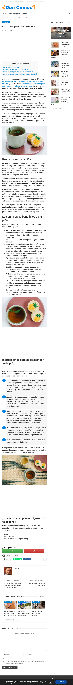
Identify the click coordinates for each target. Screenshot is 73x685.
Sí (12, 551)
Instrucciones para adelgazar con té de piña (18, 72)
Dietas (10, 14)
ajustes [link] (50, 683)
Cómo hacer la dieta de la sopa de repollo (61, 30)
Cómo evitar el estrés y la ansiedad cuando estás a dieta (60, 101)
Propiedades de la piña (11, 67)
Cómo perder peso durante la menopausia (65, 44)
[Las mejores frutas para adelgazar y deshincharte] (55, 74)
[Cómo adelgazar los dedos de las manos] (55, 64)
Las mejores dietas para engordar (64, 82)
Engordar (25, 14)
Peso (4, 14)
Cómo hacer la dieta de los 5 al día (65, 91)
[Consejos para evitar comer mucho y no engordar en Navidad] (55, 53)
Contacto (54, 678)
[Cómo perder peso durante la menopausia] (55, 45)
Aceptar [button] (61, 682)
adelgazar (9, 555)
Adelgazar (16, 14)
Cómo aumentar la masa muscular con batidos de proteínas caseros (12, 585)
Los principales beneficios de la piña (16, 69)
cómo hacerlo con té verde (22, 86)
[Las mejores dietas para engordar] (55, 83)
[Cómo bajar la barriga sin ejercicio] (38, 605)
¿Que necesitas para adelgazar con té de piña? (20, 74)
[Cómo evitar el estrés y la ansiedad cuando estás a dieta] (55, 100)
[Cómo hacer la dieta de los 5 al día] (55, 91)
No (33, 551)
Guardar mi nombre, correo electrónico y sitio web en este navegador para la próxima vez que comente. (24, 662)
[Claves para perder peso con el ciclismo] (24, 605)
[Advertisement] (24, 47)
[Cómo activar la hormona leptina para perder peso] (10, 605)
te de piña (16, 555)
